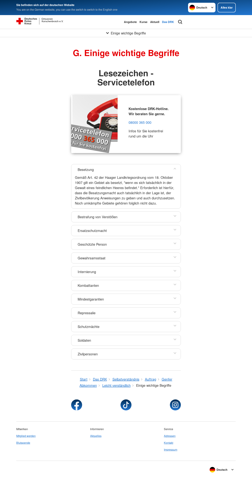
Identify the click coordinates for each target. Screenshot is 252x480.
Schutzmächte (88, 326)
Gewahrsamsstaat (91, 257)
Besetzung (86, 169)
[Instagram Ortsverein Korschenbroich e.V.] (175, 404)
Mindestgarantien (91, 299)
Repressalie (86, 312)
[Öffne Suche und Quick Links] (180, 22)
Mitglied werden (26, 436)
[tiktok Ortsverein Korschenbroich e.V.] (126, 404)
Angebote (130, 22)
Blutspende (23, 443)
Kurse (143, 22)
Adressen (170, 436)
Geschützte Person (92, 244)
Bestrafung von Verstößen (97, 216)
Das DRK (168, 22)
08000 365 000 (140, 122)
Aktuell (154, 22)
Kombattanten (88, 285)
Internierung (87, 271)
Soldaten (84, 340)
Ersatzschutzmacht (92, 230)
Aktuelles (95, 436)
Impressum (170, 450)
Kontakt (168, 443)
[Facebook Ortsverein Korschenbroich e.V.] (76, 404)
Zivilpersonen (88, 353)
